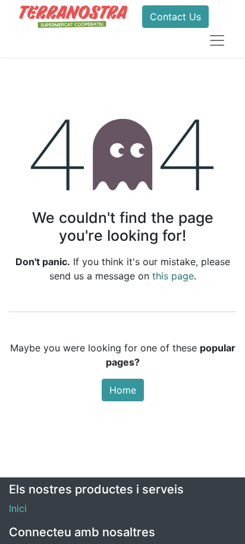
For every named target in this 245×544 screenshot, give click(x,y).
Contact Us (175, 17)
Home (122, 390)
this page (173, 276)
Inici (18, 508)
